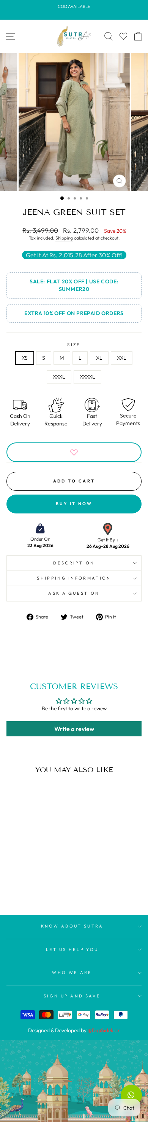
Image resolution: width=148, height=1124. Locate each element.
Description (73, 563)
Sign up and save (72, 996)
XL (99, 357)
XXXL (59, 376)
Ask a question (73, 593)
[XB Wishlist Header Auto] (123, 36)
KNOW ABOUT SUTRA (72, 926)
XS (25, 357)
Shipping (64, 238)
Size (73, 344)
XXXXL (87, 376)
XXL (121, 357)
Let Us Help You (72, 949)
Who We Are (72, 972)
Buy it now (74, 503)
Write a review (74, 729)
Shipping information (74, 578)
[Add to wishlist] (74, 452)
